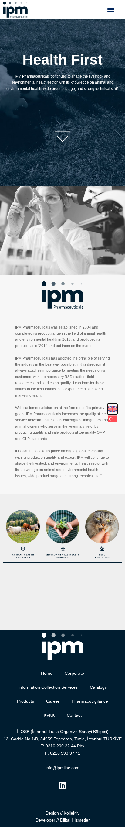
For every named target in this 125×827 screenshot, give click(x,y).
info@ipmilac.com (62, 767)
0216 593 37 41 (65, 753)
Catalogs (98, 687)
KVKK (49, 715)
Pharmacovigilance (90, 701)
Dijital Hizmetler (75, 820)
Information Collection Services (48, 687)
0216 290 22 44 (61, 745)
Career (52, 701)
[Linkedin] (62, 785)
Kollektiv (71, 813)
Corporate (74, 673)
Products (25, 701)
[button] (111, 10)
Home (46, 673)
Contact (74, 715)
